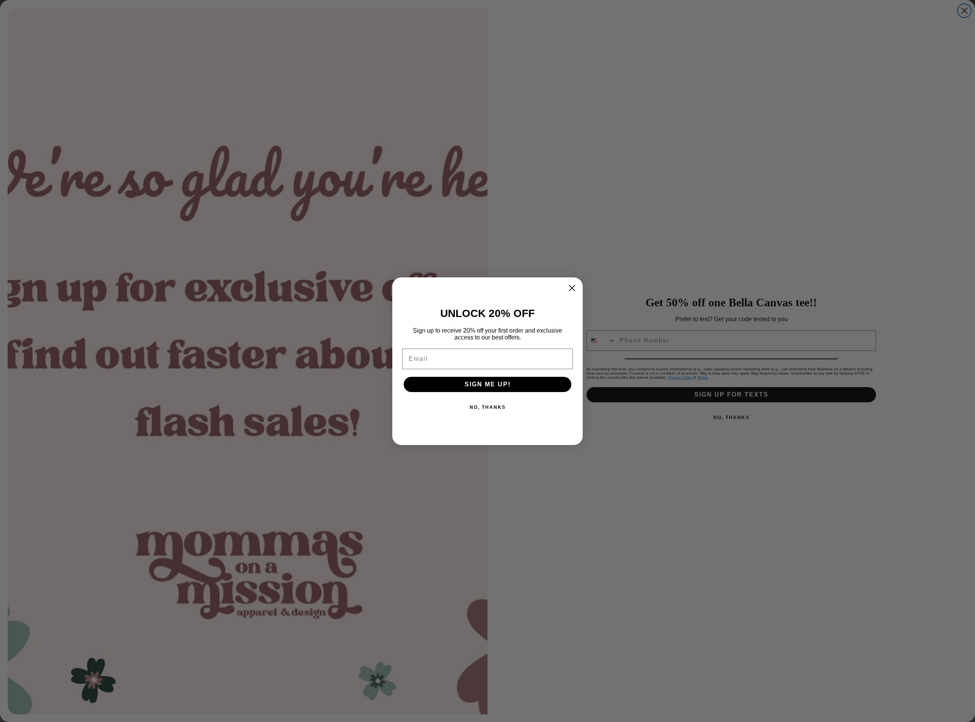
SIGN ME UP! (488, 384)
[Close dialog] (572, 288)
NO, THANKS (488, 407)
